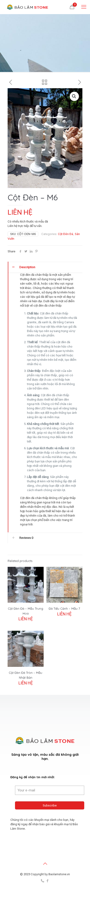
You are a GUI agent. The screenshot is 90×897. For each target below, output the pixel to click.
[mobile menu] (84, 7)
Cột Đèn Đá (65, 234)
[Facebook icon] (47, 881)
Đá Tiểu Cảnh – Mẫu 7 (64, 608)
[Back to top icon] (45, 864)
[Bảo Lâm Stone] (27, 7)
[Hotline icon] (42, 881)
